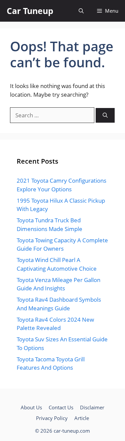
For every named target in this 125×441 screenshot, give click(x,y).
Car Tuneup (30, 10)
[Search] (105, 115)
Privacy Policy (52, 418)
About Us (31, 407)
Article (81, 418)
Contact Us (61, 407)
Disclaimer (92, 407)
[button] (81, 11)
